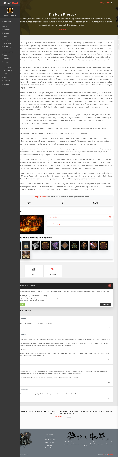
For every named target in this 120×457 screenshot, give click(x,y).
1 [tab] (60, 421)
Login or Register (41, 197)
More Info (106, 304)
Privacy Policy (49, 448)
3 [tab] (65, 421)
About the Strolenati (49, 437)
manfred (23, 367)
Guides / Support (49, 442)
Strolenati (110, 454)
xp (109, 327)
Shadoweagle (58, 416)
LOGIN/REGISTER (105, 3)
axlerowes (24, 318)
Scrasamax (24, 389)
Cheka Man (63, 29)
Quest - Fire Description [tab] (55, 224)
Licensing (49, 445)
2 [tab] (62, 421)
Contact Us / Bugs (49, 439)
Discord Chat (49, 434)
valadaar (23, 334)
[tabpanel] (62, 414)
